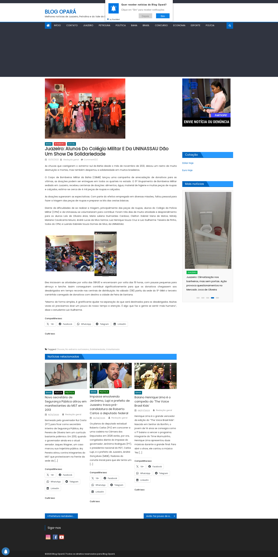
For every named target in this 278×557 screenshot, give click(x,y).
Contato (72, 25)
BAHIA (134, 25)
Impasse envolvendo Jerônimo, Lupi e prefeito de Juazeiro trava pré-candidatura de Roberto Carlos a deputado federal (110, 404)
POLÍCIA (210, 25)
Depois (145, 15)
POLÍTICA (121, 25)
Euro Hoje (187, 170)
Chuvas (60, 349)
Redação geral (71, 159)
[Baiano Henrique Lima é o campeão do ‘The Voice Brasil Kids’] (155, 376)
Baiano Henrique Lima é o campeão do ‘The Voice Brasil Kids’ (152, 401)
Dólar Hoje (188, 163)
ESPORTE (195, 25)
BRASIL (146, 25)
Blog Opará (60, 11)
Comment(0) (91, 159)
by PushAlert (115, 19)
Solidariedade (97, 349)
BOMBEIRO (60, 143)
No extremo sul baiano (77, 349)
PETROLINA (104, 25)
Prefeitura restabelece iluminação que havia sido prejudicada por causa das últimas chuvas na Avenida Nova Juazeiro (63, 516)
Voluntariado (113, 349)
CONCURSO (161, 25)
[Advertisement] (139, 52)
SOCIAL (71, 143)
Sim (163, 15)
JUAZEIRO (88, 25)
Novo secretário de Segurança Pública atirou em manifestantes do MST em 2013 (66, 403)
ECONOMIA (179, 25)
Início (57, 25)
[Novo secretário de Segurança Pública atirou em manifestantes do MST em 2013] (66, 376)
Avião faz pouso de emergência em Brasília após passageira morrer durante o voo (161, 516)
